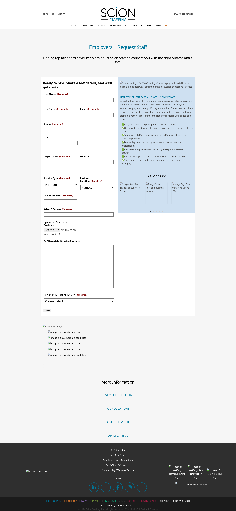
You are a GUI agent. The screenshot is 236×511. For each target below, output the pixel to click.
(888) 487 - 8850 (118, 450)
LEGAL (121, 501)
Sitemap (118, 478)
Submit (47, 310)
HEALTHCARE (110, 501)
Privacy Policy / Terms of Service (117, 470)
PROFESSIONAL (53, 501)
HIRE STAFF (60, 14)
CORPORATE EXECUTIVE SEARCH (174, 501)
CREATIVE (83, 501)
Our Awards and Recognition (118, 460)
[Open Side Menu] (165, 25)
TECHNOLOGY (70, 501)
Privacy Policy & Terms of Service (118, 505)
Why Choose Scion (118, 395)
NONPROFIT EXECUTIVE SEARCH (142, 501)
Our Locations (118, 408)
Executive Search (133, 25)
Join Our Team (118, 455)
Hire (149, 25)
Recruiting (115, 25)
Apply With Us (118, 435)
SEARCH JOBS (48, 14)
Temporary (87, 25)
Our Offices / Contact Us (118, 465)
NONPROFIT (95, 501)
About (74, 25)
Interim (101, 25)
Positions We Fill (118, 422)
